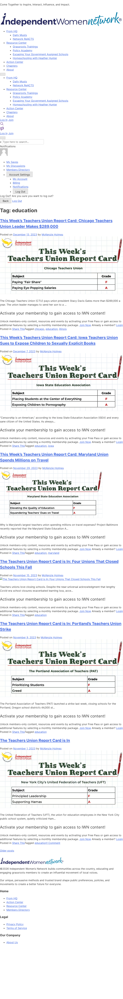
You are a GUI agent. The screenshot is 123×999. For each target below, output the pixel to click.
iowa (51, 445)
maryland (53, 552)
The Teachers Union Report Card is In (35, 740)
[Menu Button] (2, 74)
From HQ (11, 31)
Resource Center (16, 42)
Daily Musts (20, 35)
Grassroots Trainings (25, 46)
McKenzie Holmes (52, 234)
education (52, 329)
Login (119, 325)
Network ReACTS (23, 38)
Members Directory (18, 909)
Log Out (17, 200)
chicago (39, 329)
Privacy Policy (15, 924)
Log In (4, 119)
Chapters (11, 65)
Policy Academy (22, 50)
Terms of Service (16, 928)
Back (6, 200)
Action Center (14, 62)
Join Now (85, 325)
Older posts (7, 850)
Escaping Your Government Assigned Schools (40, 54)
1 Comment (53, 843)
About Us (12, 942)
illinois (63, 329)
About (10, 69)
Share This (18, 329)
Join (10, 119)
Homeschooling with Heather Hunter (35, 58)
